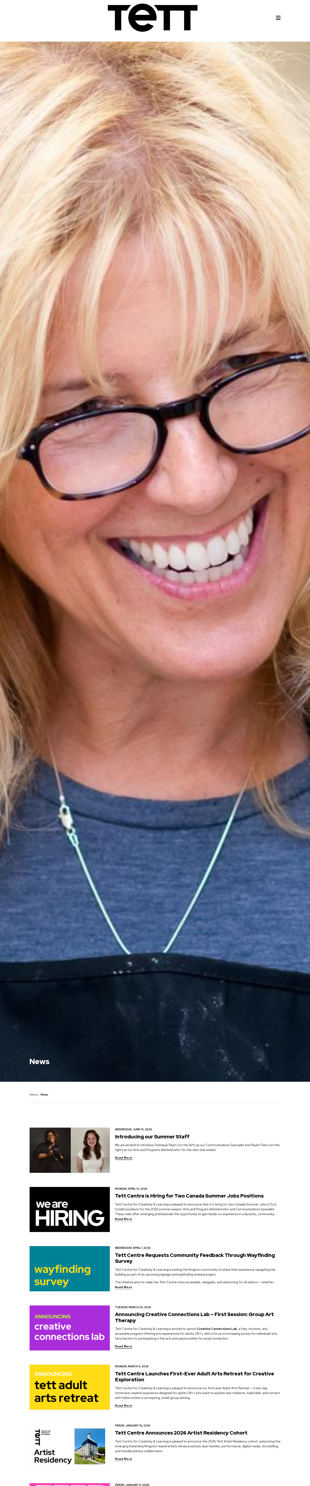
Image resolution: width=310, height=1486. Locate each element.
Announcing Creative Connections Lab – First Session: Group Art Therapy (194, 1317)
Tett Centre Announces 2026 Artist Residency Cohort (181, 1432)
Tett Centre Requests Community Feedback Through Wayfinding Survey (195, 1258)
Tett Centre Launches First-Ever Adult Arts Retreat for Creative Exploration (194, 1376)
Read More (123, 1158)
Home (33, 1094)
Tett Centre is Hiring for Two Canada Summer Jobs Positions (189, 1195)
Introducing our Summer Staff (152, 1136)
